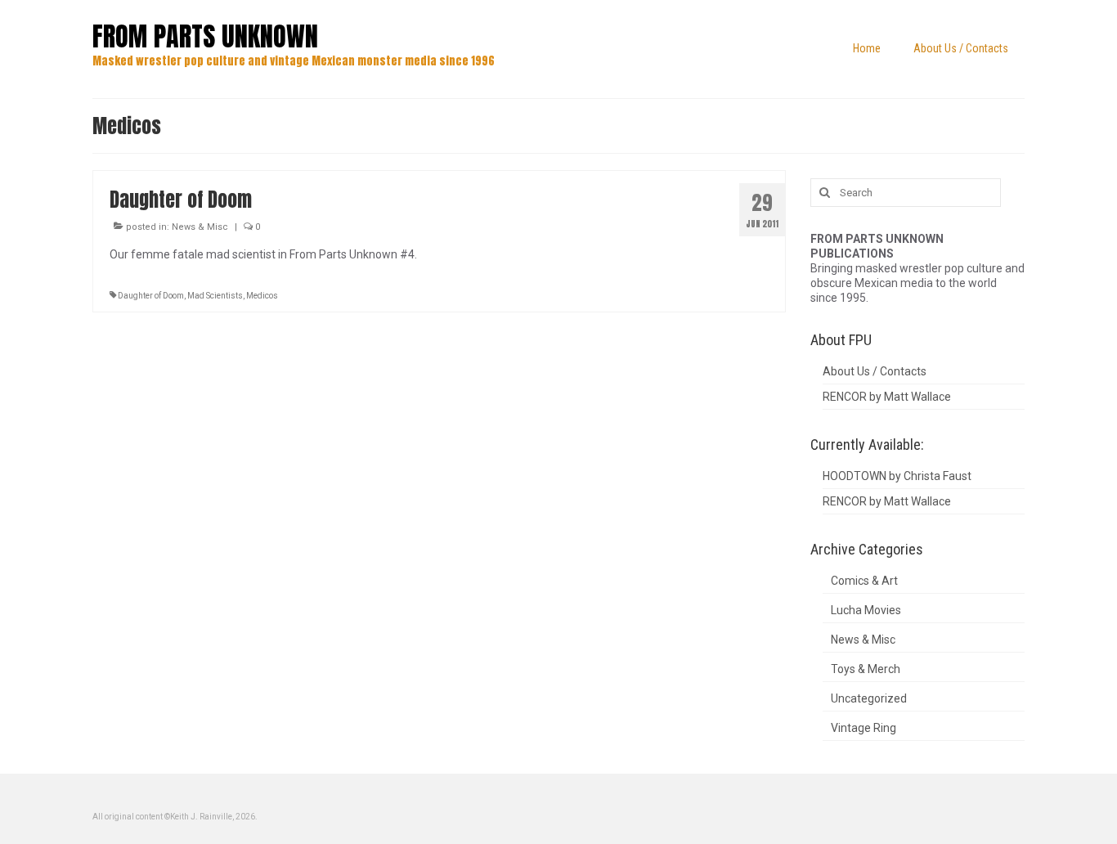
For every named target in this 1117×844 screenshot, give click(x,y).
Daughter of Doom (151, 295)
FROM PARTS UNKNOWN (205, 36)
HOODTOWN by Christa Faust (897, 476)
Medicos (262, 295)
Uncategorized (869, 698)
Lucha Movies (866, 610)
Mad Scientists (215, 295)
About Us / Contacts (874, 371)
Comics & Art (864, 580)
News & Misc (200, 227)
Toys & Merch (865, 669)
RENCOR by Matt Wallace (887, 396)
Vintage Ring (863, 727)
